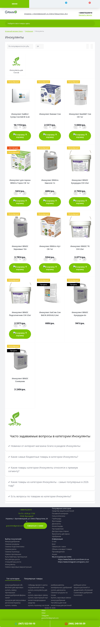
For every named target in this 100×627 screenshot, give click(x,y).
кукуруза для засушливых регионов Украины (15, 601)
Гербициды (56, 518)
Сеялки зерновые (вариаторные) (18, 567)
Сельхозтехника (58, 516)
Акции (54, 554)
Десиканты (56, 523)
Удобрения (29, 31)
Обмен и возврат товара (62, 549)
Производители (58, 551)
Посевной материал (60, 513)
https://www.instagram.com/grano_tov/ (73, 562)
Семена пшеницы (12, 551)
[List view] (87, 46)
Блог (54, 544)
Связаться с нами (35, 525)
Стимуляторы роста (13, 562)
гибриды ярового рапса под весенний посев (37, 586)
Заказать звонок (85, 15)
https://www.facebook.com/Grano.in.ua (73, 559)
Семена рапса (10, 549)
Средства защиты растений (63, 511)
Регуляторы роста (12, 559)
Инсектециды (57, 526)
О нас (54, 541)
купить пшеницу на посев (38, 605)
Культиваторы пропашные (16, 557)
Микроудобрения (12, 541)
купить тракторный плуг (38, 597)
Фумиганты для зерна (61, 534)
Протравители (58, 529)
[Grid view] (92, 46)
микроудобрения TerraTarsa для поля (58, 601)
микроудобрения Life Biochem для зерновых (14, 586)
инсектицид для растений (61, 605)
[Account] (41, 4)
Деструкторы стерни (60, 531)
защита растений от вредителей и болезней (83, 588)
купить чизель (11, 605)
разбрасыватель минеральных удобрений (61, 586)
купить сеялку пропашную (11, 591)
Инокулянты (10, 564)
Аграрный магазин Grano (14, 31)
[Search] (92, 23)
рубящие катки (80, 585)
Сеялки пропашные (13, 554)
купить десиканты (58, 590)
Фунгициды (56, 521)
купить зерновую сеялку (38, 595)
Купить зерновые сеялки (61, 597)
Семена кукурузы (12, 544)
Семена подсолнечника (14, 546)
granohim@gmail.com (14, 526)
